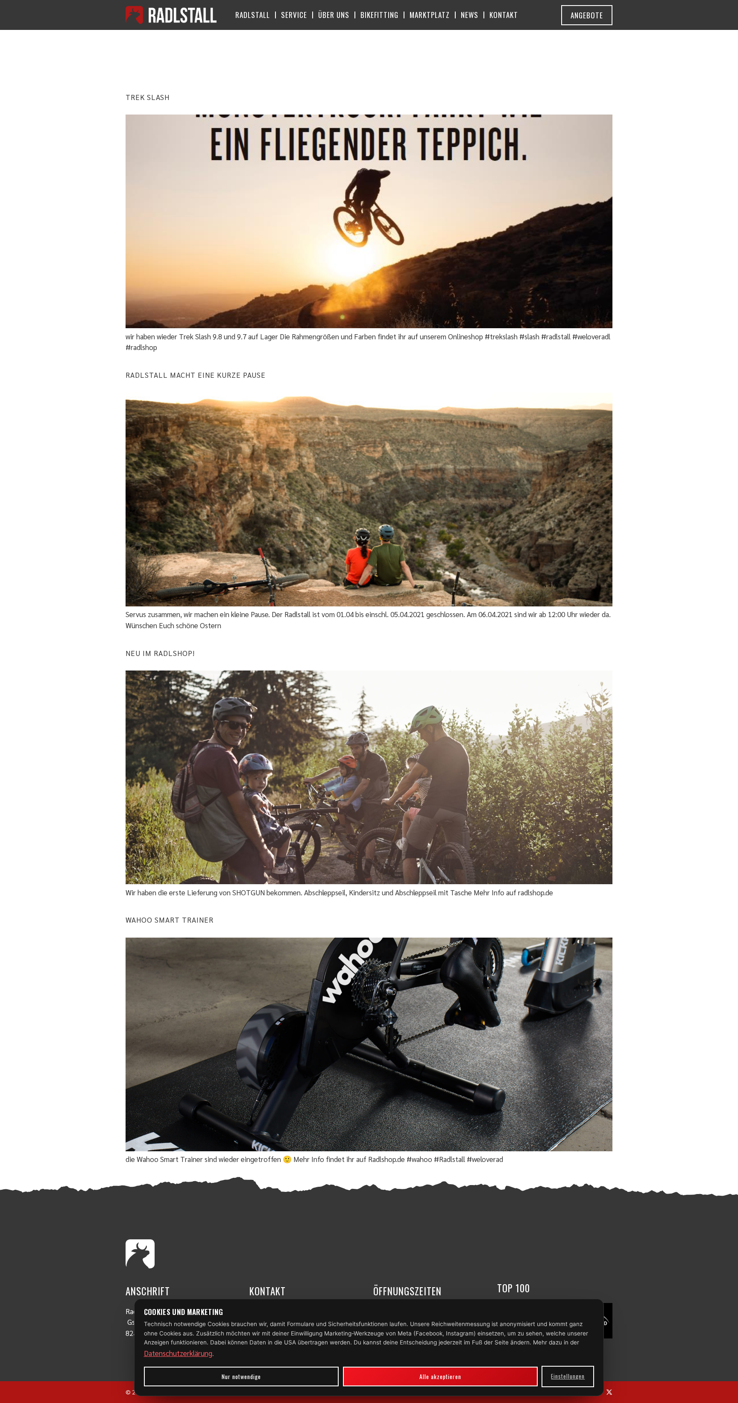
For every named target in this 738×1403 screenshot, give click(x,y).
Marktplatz (430, 14)
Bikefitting (379, 14)
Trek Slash (148, 97)
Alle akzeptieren (440, 1376)
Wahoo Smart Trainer (170, 919)
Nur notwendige (241, 1376)
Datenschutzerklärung (178, 1353)
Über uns (333, 14)
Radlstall (252, 14)
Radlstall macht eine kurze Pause (196, 374)
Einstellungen (568, 1376)
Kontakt (503, 14)
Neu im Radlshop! (160, 653)
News (469, 14)
